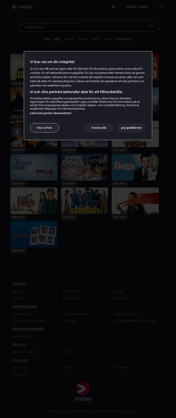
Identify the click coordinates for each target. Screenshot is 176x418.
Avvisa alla (98, 127)
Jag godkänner (131, 127)
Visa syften (44, 127)
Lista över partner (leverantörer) (50, 113)
